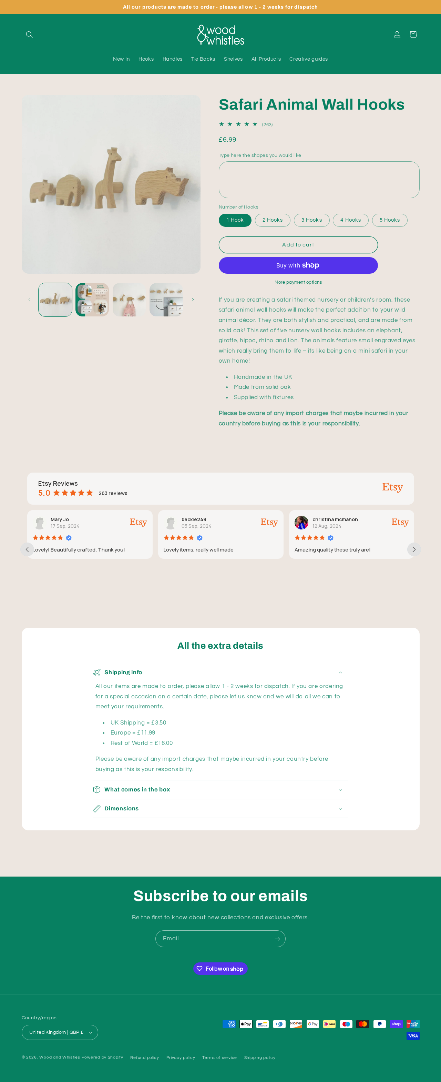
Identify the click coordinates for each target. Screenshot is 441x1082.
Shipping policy (260, 1058)
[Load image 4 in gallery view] (166, 299)
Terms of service (219, 1058)
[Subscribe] (277, 938)
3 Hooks (311, 220)
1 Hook (235, 220)
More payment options (298, 282)
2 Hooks (273, 220)
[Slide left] (29, 299)
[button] (30, 34)
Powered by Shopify (102, 1057)
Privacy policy (180, 1058)
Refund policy (144, 1058)
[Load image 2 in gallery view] (92, 299)
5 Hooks (390, 220)
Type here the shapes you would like (260, 155)
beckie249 (194, 519)
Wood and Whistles (59, 1057)
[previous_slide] (27, 549)
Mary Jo (60, 519)
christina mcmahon (335, 519)
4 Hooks (350, 220)
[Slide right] (193, 299)
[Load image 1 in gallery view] (55, 299)
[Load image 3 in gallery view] (129, 299)
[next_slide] (414, 549)
